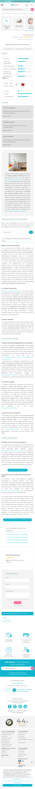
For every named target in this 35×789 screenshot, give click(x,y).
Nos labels (4, 751)
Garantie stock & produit (7, 744)
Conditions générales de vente (8, 732)
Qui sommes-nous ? (22, 732)
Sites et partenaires (6, 749)
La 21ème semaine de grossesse (17, 537)
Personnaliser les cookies (7, 737)
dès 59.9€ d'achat (8, 640)
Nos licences (4, 753)
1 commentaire (27, 35)
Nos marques (21, 736)
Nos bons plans (21, 734)
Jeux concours (21, 753)
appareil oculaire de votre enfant (12, 291)
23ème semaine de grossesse (23, 49)
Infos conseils (21, 751)
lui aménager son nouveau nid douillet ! (16, 211)
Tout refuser (17, 782)
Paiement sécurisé (22, 758)
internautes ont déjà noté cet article (25, 39)
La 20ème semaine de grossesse (17, 534)
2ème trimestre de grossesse (13, 179)
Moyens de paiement (6, 742)
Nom (7, 577)
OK (31, 232)
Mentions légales (21, 737)
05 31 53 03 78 (26, 657)
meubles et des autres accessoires (11, 490)
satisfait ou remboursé (8, 655)
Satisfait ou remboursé (6, 746)
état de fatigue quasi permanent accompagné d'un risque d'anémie (17, 358)
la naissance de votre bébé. (9, 408)
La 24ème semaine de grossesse (17, 542)
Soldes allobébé (21, 742)
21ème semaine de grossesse (12, 49)
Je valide (17, 602)
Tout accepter (17, 785)
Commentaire (10, 591)
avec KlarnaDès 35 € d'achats (26, 641)
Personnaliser (17, 779)
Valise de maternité (22, 754)
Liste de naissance (22, 749)
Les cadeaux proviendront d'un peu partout (14, 450)
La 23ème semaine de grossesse (17, 540)
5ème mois (18, 177)
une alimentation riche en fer (10, 375)
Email (8, 584)
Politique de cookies (6, 739)
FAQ (2, 756)
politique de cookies (26, 777)
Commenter (6, 621)
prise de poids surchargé (12, 429)
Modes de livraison (5, 741)
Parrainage (20, 756)
